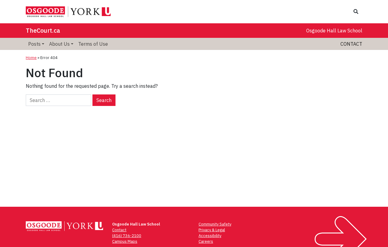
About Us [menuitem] (59, 44)
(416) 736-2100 (126, 235)
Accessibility (210, 235)
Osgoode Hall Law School (334, 31)
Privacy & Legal (212, 229)
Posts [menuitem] (34, 44)
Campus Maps (124, 241)
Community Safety (215, 224)
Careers (206, 241)
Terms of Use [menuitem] (93, 44)
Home (31, 57)
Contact (351, 44)
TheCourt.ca (43, 30)
